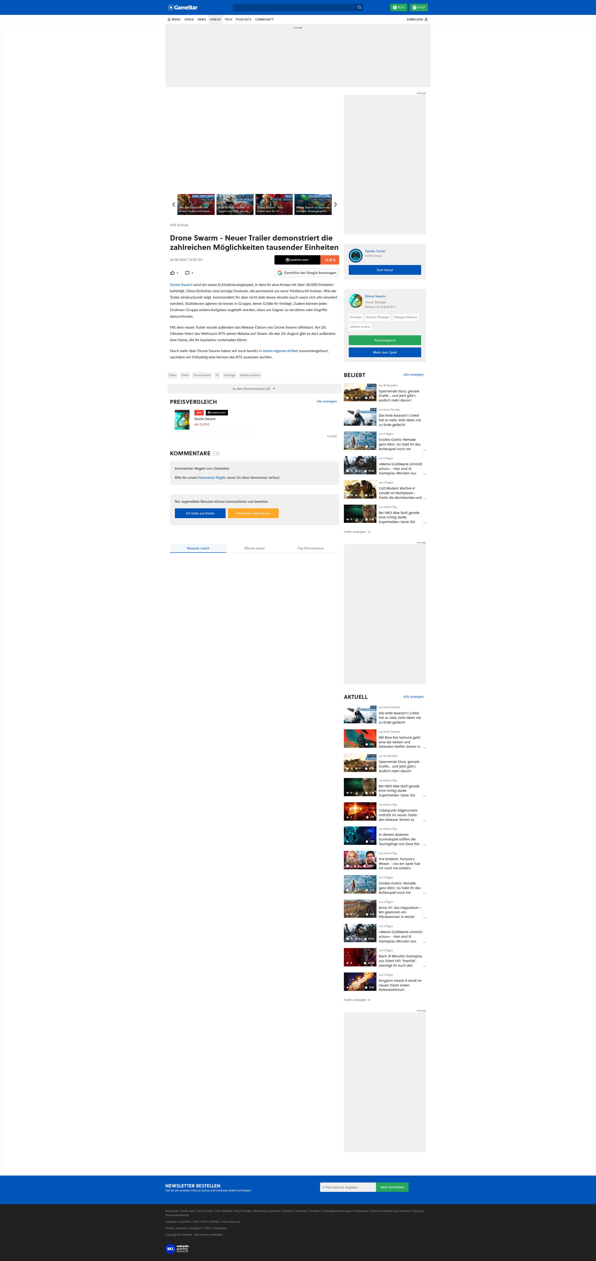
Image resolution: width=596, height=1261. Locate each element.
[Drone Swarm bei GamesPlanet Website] (182, 420)
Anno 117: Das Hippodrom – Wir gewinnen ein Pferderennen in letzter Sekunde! (400, 914)
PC (217, 375)
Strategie (229, 375)
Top (311, 548)
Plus (401, 7)
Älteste (254, 548)
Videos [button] (215, 19)
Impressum (172, 1211)
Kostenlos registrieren (253, 513)
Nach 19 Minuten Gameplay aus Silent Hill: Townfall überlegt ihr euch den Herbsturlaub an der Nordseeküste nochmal (400, 965)
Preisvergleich (193, 401)
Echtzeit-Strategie (377, 317)
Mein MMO (200, 1222)
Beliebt (355, 374)
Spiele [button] (189, 19)
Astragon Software (405, 317)
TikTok (208, 1228)
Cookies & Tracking (411, 1211)
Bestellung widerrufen (267, 1211)
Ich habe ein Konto (200, 513)
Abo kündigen (243, 1211)
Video (172, 375)
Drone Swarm (181, 284)
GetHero (215, 1222)
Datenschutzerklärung (383, 1211)
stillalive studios (250, 375)
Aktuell (356, 696)
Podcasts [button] (243, 19)
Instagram (196, 1228)
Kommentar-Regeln (212, 477)
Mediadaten (360, 1211)
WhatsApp (220, 1228)
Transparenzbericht (177, 1215)
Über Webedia (224, 1211)
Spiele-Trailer (375, 251)
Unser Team (188, 1211)
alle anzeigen (327, 401)
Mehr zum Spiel (385, 352)
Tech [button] (228, 19)
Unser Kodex (205, 1211)
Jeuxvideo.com (231, 1222)
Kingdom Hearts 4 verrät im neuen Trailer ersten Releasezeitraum (400, 985)
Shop (421, 7)
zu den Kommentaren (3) (251, 388)
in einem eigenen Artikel (278, 350)
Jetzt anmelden (392, 1187)
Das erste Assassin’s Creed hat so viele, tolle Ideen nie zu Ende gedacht (400, 420)
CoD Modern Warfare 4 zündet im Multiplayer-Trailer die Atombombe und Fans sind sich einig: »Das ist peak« (400, 497)
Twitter (169, 1228)
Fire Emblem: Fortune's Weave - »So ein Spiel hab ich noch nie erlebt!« (399, 864)
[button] (174, 19)
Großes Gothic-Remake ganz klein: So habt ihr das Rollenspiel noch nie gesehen (399, 446)
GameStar (171, 1222)
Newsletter (301, 1211)
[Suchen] (359, 7)
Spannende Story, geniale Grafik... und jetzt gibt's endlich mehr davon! (399, 396)
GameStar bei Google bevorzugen (310, 272)
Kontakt (314, 1211)
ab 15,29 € (201, 424)
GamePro (185, 1222)
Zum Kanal (385, 270)
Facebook (182, 1228)
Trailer (185, 375)
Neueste (198, 548)
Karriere (287, 1211)
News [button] (202, 19)
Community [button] (264, 19)
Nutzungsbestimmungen (336, 1211)
